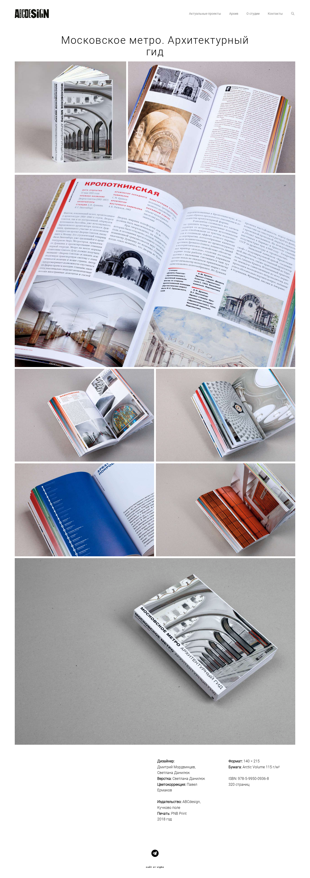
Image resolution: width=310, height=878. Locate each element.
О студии (253, 13)
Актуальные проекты (205, 13)
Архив (233, 13)
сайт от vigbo (155, 867)
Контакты (275, 13)
